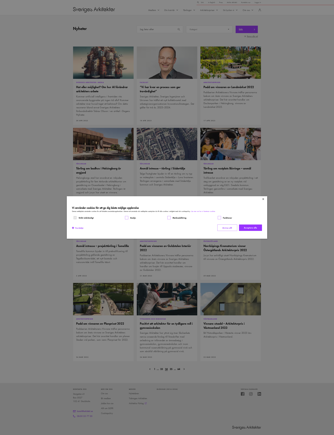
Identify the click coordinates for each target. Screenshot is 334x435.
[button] (78, 227)
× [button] (263, 199)
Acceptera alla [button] (250, 227)
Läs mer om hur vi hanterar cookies (203, 211)
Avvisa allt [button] (227, 227)
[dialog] (167, 217)
